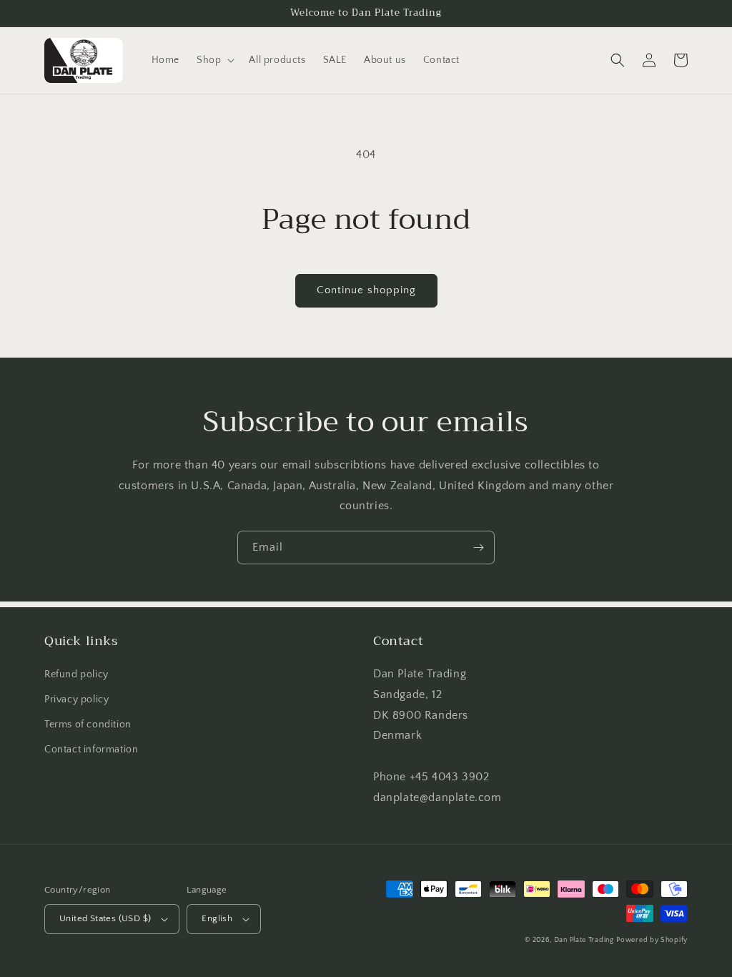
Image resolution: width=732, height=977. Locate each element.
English (217, 918)
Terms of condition (88, 724)
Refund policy (76, 674)
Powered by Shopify (652, 940)
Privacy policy (76, 699)
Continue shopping (366, 290)
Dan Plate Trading (584, 940)
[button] (214, 60)
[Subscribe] (478, 547)
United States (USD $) (105, 918)
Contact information (91, 749)
